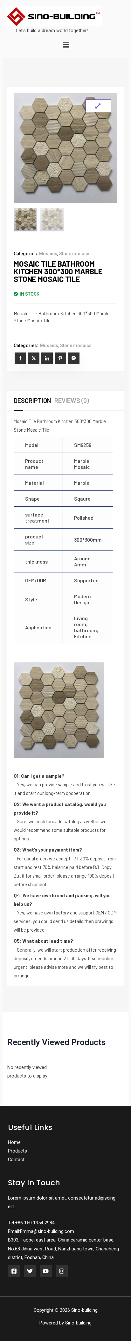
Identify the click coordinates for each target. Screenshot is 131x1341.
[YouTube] (46, 1271)
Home (14, 1142)
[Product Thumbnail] (98, 105)
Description (32, 400)
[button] (65, 46)
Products (17, 1151)
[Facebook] (14, 1271)
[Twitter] (30, 1271)
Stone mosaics (75, 253)
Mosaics (48, 253)
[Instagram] (62, 1271)
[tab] (34, 400)
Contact (16, 1159)
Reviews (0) (71, 400)
